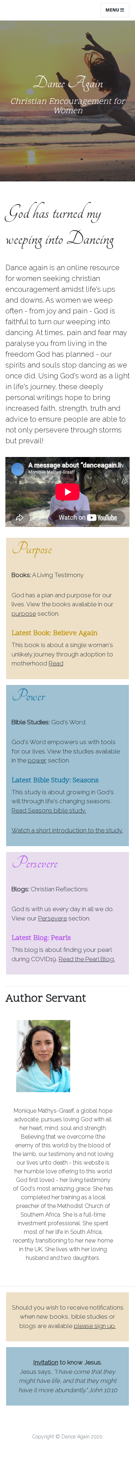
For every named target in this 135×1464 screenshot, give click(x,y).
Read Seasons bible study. (49, 810)
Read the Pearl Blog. (87, 959)
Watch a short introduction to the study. (67, 830)
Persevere (52, 918)
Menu (112, 10)
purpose (24, 613)
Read (56, 663)
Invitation (45, 1362)
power (37, 760)
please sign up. (95, 1325)
